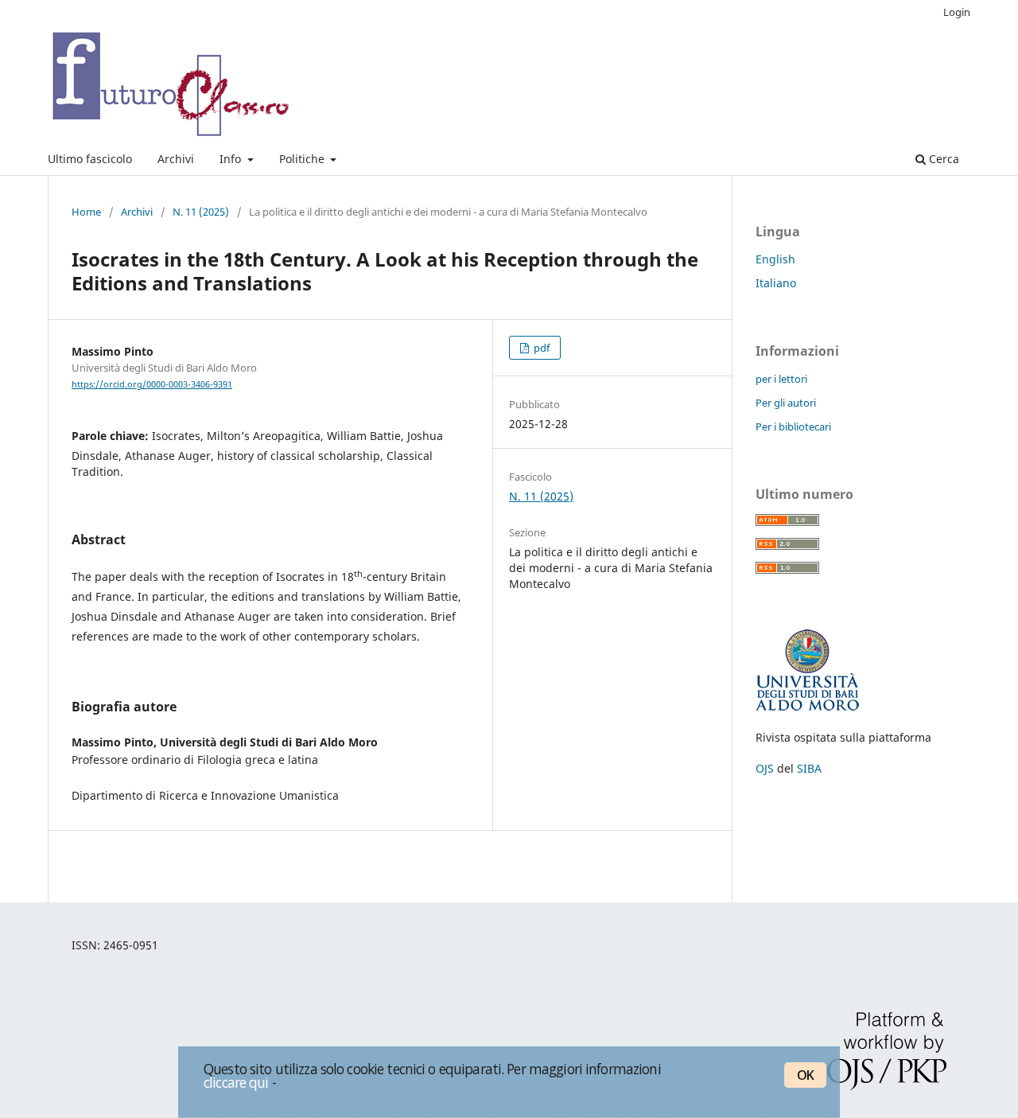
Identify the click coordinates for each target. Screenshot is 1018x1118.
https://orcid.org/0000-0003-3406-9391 (152, 384)
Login (956, 12)
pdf (540, 348)
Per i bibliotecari (793, 426)
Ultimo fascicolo (90, 158)
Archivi (175, 158)
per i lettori (781, 379)
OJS (765, 768)
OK (805, 1075)
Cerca (942, 158)
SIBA (809, 768)
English (775, 259)
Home (86, 212)
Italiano (776, 282)
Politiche (303, 158)
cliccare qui (236, 1082)
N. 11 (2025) (201, 212)
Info (232, 158)
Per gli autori (786, 402)
